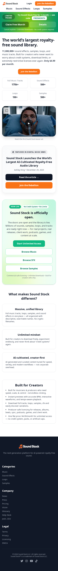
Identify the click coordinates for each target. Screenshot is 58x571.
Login (29, 3)
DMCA (5, 543)
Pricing (5, 503)
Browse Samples (29, 268)
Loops (36, 8)
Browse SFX (29, 260)
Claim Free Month (15, 24)
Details (43, 24)
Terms (5, 531)
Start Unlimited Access (29, 243)
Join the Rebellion (45, 3)
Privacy (5, 535)
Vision (5, 507)
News (4, 496)
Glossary (6, 511)
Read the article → (29, 177)
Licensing (6, 539)
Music (9, 8)
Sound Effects (23, 8)
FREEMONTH (39, 18)
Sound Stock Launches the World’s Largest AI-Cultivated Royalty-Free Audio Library (29, 161)
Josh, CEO (6, 518)
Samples (47, 8)
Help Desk (6, 515)
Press (4, 500)
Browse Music (29, 251)
